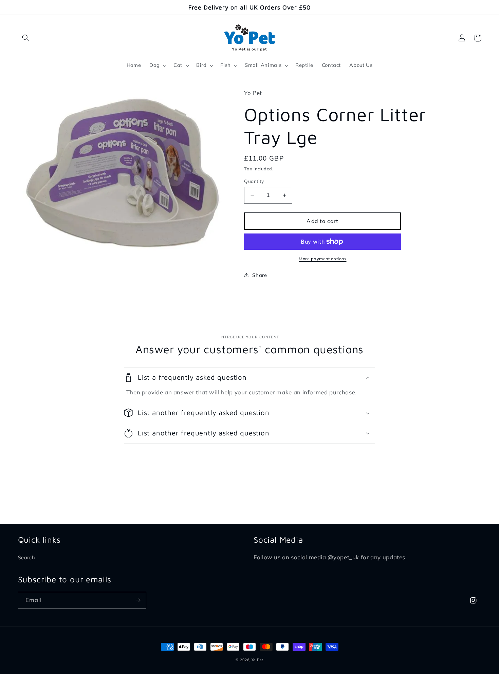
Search (26, 557)
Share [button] (259, 275)
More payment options (323, 258)
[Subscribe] (138, 600)
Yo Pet (257, 659)
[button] (26, 38)
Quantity (254, 181)
